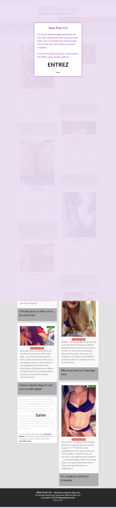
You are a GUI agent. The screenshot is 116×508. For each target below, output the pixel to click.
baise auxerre (24, 404)
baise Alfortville (31, 419)
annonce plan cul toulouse (28, 399)
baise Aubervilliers (29, 402)
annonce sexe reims (35, 424)
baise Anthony (24, 426)
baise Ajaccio (43, 399)
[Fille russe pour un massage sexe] (78, 315)
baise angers (41, 402)
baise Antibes (34, 411)
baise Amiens (35, 404)
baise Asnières (24, 428)
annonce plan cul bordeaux (36, 409)
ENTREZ (58, 64)
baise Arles (49, 426)
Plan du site (58, 500)
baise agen (30, 421)
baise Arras (42, 419)
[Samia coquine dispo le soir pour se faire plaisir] (37, 336)
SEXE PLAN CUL (44, 492)
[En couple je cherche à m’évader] (78, 411)
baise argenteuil (29, 416)
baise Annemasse (41, 421)
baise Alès (50, 402)
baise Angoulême (32, 406)
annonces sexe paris (37, 426)
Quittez (58, 72)
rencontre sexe (25, 441)
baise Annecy (49, 424)
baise (41, 414)
